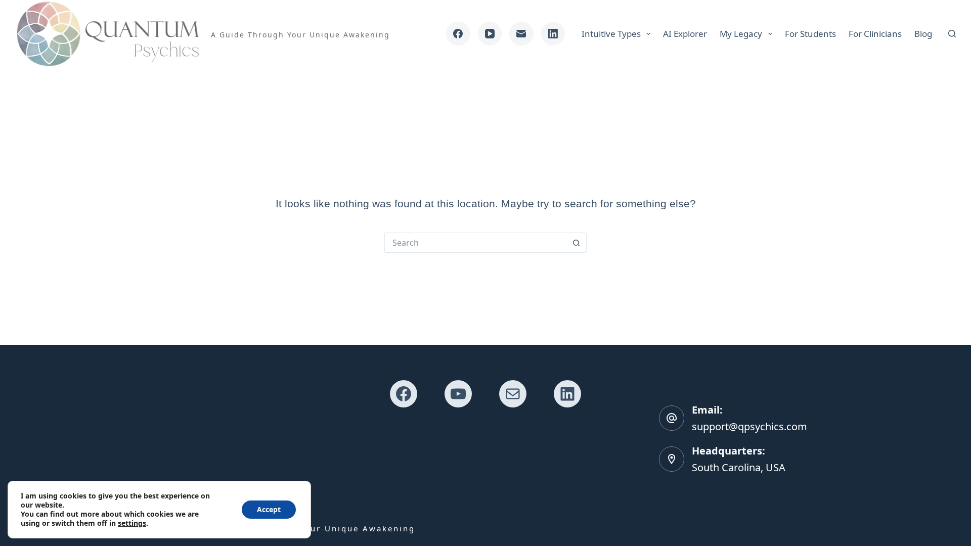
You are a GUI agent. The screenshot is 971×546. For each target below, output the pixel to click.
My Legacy (741, 33)
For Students (810, 33)
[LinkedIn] (553, 34)
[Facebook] (458, 34)
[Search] (952, 33)
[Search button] (576, 243)
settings (132, 523)
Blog (923, 33)
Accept (269, 509)
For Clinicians (875, 33)
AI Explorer (685, 33)
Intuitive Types (611, 33)
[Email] (521, 34)
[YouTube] (490, 34)
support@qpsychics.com (749, 426)
